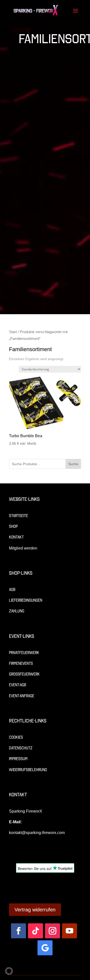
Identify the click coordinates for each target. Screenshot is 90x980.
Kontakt (16, 537)
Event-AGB (17, 685)
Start (13, 332)
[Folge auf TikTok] (35, 930)
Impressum (18, 758)
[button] (9, 971)
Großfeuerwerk (24, 674)
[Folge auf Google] (45, 947)
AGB (12, 589)
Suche (73, 464)
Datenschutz (20, 748)
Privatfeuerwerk (24, 652)
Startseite (18, 515)
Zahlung (16, 611)
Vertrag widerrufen (35, 909)
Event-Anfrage (21, 696)
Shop (13, 526)
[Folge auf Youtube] (69, 930)
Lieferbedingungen (25, 600)
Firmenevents (21, 663)
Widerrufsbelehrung (28, 769)
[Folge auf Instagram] (52, 930)
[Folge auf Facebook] (18, 930)
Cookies (16, 737)
